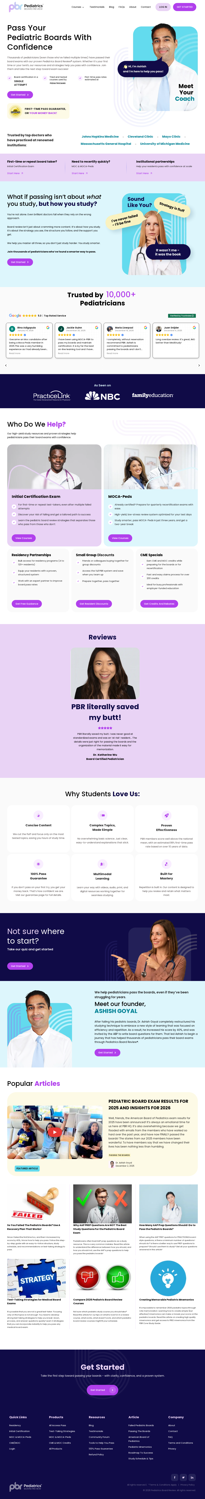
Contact (146, 7)
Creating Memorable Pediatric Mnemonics (166, 1299)
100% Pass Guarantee (101, 1448)
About (132, 7)
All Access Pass (57, 1425)
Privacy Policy (188, 1484)
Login (12, 1448)
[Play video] (55, 1132)
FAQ (170, 1437)
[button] (199, 365)
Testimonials (97, 7)
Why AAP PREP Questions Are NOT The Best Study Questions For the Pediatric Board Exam (100, 1229)
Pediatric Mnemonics (140, 1446)
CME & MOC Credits (60, 1442)
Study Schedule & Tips (140, 1458)
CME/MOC (14, 1442)
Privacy (172, 1448)
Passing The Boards (119, 1155)
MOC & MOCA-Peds (20, 1437)
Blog (111, 7)
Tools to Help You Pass (101, 1442)
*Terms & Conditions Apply (162, 1484)
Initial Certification (19, 1431)
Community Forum (99, 1437)
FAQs (122, 7)
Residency (15, 1425)
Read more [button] (14, 353)
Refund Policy (96, 1454)
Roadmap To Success (140, 1452)
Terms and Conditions (180, 1442)
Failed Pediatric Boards (141, 1425)
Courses (76, 7)
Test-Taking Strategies (62, 1431)
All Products (55, 1448)
